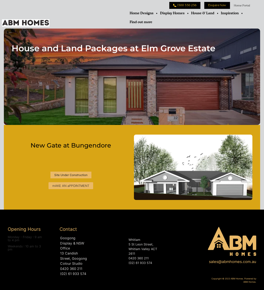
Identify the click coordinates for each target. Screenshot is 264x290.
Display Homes (172, 13)
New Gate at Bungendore (71, 145)
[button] (70, 175)
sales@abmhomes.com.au (232, 261)
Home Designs (141, 13)
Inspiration (230, 13)
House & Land (202, 13)
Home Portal (242, 5)
